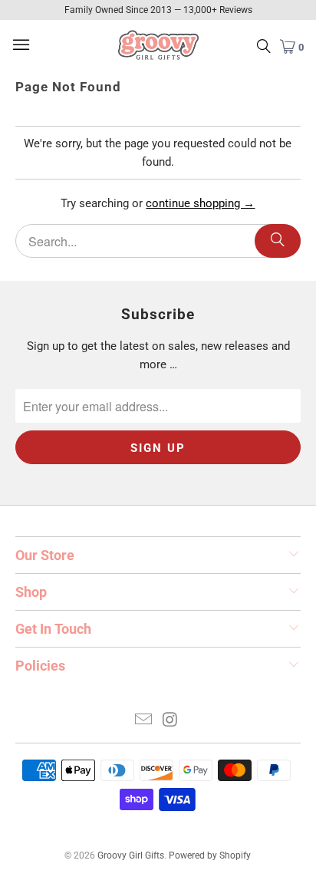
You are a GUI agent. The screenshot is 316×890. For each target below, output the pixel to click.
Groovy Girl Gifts (130, 855)
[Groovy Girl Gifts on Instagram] (170, 721)
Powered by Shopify (210, 855)
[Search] (278, 241)
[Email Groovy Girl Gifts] (144, 721)
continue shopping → (200, 203)
